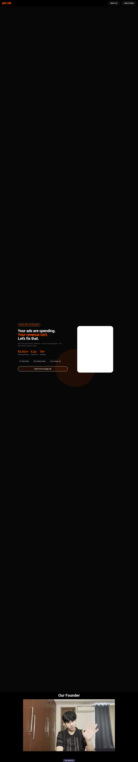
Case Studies (129, 3)
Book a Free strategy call (42, 369)
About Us (113, 3)
